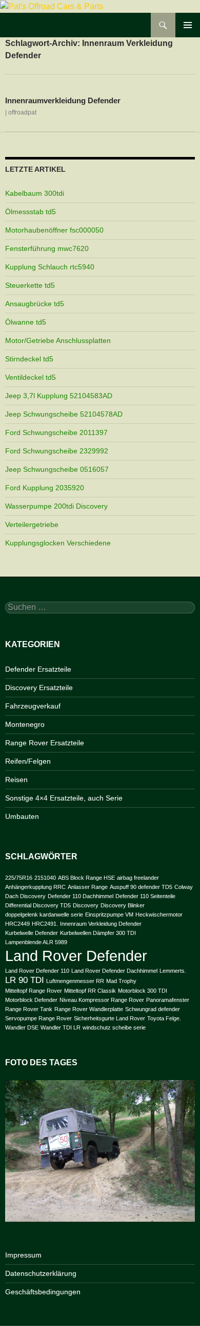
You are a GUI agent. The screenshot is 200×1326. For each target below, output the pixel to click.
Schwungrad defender (152, 1009)
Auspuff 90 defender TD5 (141, 887)
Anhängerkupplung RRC (35, 887)
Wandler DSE (21, 1027)
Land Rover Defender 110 (37, 971)
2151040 (45, 878)
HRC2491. (45, 924)
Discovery (85, 905)
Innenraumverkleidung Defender (63, 100)
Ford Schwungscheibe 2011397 (56, 432)
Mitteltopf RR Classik (90, 991)
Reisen (16, 779)
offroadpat (22, 112)
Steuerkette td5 (30, 285)
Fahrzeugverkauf (33, 706)
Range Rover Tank (28, 1009)
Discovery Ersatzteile (39, 687)
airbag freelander (138, 878)
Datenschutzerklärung (40, 1273)
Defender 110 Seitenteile (145, 896)
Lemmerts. (172, 971)
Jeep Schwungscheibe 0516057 (57, 469)
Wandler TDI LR (61, 1027)
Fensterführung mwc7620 (47, 248)
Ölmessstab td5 (30, 212)
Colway (183, 887)
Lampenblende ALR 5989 (36, 942)
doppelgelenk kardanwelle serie (44, 914)
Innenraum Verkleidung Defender (101, 924)
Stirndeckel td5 (29, 359)
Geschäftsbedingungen (43, 1292)
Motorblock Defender (31, 1000)
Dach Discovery (25, 896)
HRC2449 (17, 924)
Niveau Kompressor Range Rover (101, 1000)
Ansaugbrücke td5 (34, 304)
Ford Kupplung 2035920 (44, 488)
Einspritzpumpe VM (109, 914)
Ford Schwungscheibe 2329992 (56, 451)
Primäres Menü (187, 25)
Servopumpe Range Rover (38, 1018)
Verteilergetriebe (31, 524)
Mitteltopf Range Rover (33, 991)
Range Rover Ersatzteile (44, 743)
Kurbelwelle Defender (31, 933)
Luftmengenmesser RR (75, 981)
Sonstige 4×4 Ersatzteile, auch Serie (64, 798)
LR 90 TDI (24, 980)
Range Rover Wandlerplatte (88, 1009)
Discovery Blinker (123, 905)
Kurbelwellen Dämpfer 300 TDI (98, 933)
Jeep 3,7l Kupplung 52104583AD (58, 396)
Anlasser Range (88, 887)
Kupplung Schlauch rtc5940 (49, 267)
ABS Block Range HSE (86, 878)
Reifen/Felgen (28, 761)
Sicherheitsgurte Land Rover (109, 1018)
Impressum (23, 1255)
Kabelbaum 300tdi (34, 193)
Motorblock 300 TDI (142, 991)
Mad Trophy (121, 981)
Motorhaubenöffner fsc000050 (54, 230)
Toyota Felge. (164, 1018)
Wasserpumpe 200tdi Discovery (56, 506)
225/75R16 (18, 878)
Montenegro (25, 724)
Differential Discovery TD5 (38, 905)
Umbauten (22, 816)
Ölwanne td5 (25, 322)
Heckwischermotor (159, 914)
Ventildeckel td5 (30, 377)
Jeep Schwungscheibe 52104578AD (64, 414)
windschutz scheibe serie (114, 1027)
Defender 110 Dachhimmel (80, 896)
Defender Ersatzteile (38, 669)
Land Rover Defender (76, 955)
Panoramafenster (167, 1000)
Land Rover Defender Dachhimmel (114, 971)
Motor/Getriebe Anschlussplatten (58, 340)
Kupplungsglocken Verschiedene (58, 543)
